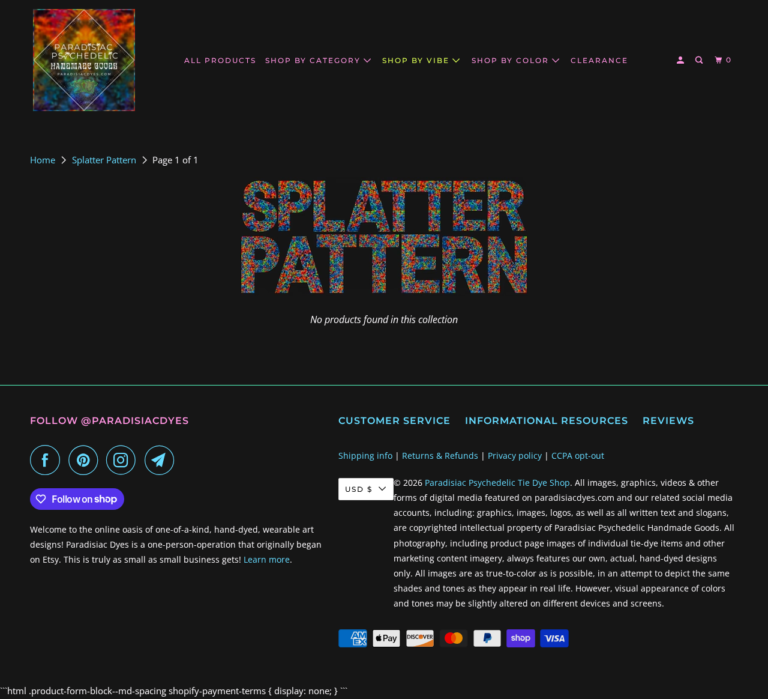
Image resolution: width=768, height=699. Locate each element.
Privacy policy (515, 455)
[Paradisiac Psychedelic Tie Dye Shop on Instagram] (124, 460)
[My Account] (681, 60)
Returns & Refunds (440, 455)
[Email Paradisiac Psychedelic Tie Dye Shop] (163, 460)
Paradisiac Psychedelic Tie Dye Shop (497, 482)
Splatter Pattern (105, 160)
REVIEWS (668, 420)
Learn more (267, 559)
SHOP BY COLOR (512, 60)
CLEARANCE (599, 60)
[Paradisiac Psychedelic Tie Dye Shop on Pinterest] (86, 460)
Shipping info (365, 455)
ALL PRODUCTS (220, 60)
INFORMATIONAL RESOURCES (546, 420)
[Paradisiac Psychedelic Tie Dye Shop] (84, 60)
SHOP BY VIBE (417, 60)
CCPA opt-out (577, 455)
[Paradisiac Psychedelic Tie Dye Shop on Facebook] (48, 460)
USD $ (359, 489)
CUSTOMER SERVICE (394, 420)
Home (44, 160)
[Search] (700, 60)
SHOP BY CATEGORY (314, 60)
